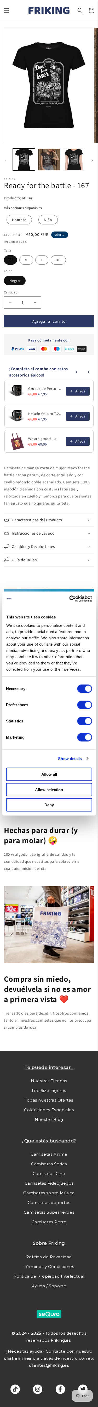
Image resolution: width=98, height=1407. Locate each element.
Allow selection (49, 789)
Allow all (49, 774)
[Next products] (88, 372)
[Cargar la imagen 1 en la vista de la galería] (24, 159)
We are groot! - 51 (43, 438)
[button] (6, 10)
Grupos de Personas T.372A (45, 388)
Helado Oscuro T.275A (45, 413)
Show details (70, 758)
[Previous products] (77, 372)
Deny (49, 805)
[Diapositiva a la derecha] (92, 160)
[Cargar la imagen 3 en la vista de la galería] (74, 159)
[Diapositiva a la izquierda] (5, 160)
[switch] (84, 705)
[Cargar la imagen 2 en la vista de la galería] (49, 159)
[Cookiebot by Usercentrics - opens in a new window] (70, 598)
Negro (14, 280)
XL (58, 260)
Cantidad (11, 292)
